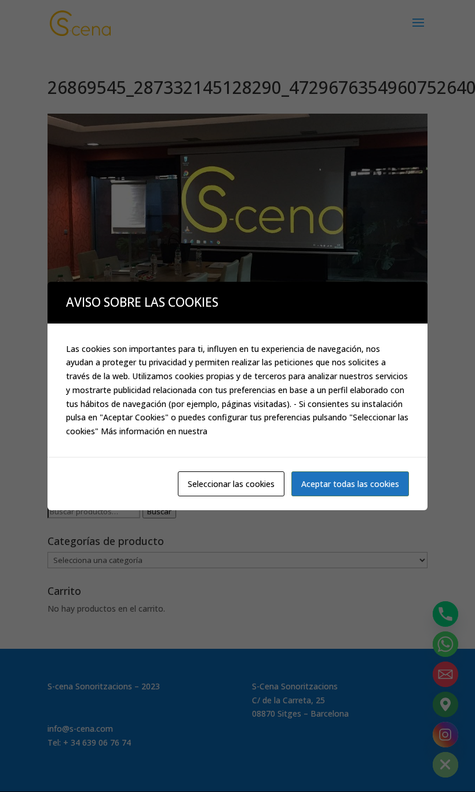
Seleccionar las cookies (231, 483)
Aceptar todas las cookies (350, 483)
